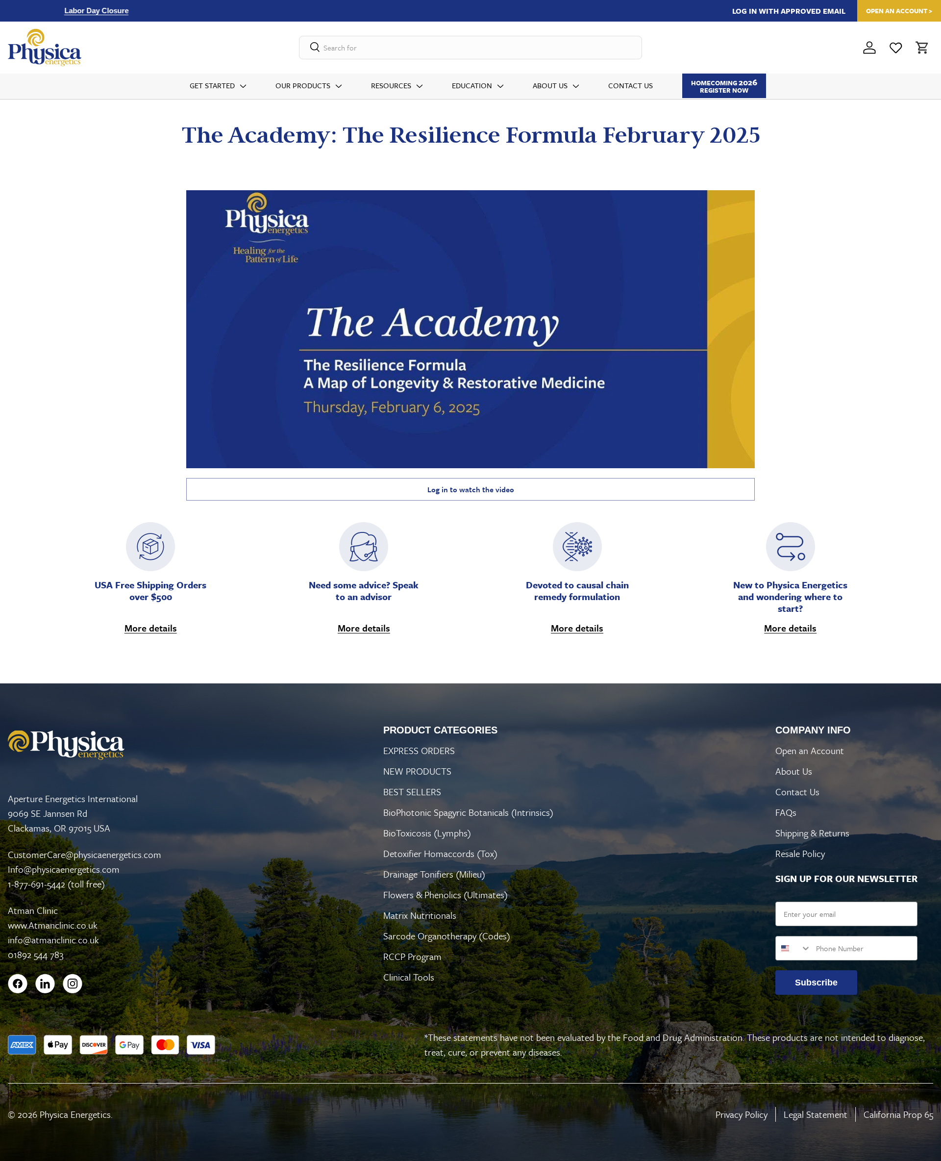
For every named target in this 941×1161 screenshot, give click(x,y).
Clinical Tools (408, 977)
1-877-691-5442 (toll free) (56, 883)
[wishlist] (896, 47)
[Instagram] (72, 983)
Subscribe (816, 982)
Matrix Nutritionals (419, 915)
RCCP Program (412, 956)
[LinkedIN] (45, 983)
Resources (391, 85)
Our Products (302, 85)
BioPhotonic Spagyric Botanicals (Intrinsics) (468, 812)
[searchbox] (470, 47)
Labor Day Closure (45, 10)
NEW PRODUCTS (417, 771)
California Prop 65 (898, 1114)
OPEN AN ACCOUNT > (899, 11)
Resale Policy (800, 853)
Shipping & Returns (812, 832)
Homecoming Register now (724, 85)
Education (472, 85)
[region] (286, 10)
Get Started (212, 85)
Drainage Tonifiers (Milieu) (434, 874)
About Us (550, 85)
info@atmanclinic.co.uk (53, 939)
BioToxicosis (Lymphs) (427, 832)
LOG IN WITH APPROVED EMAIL (788, 10)
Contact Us (630, 85)
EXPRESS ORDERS (419, 750)
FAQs (785, 812)
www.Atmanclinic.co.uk (53, 925)
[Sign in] (869, 47)
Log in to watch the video (470, 489)
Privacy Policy (742, 1114)
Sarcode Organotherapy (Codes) (446, 935)
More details (150, 628)
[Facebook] (17, 983)
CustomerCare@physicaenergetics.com (84, 854)
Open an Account (809, 750)
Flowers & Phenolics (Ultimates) (445, 894)
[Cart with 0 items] (921, 47)
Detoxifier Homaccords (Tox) (440, 853)
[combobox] (793, 948)
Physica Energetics (75, 1114)
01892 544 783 (35, 954)
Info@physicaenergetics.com (64, 869)
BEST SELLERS (412, 791)
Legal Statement (815, 1114)
